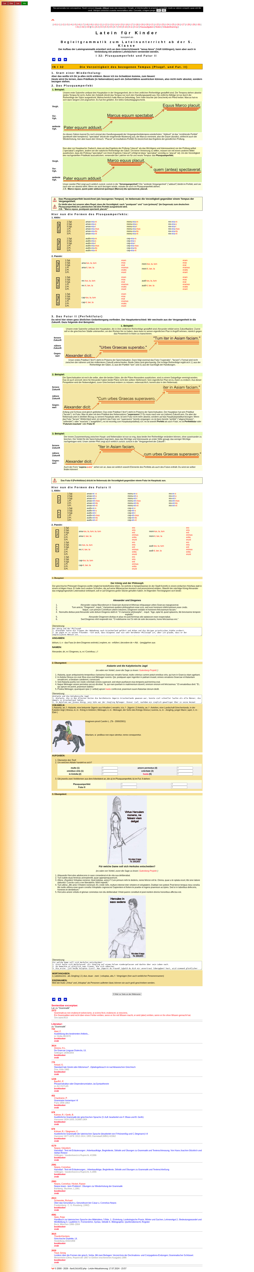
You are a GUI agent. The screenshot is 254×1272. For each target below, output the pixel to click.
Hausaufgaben (147, 27)
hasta (108, 689)
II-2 (97, 27)
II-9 (120, 27)
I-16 (126, 24)
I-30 (198, 24)
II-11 (130, 27)
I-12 (105, 24)
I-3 (67, 24)
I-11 (100, 24)
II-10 (125, 27)
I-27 (183, 24)
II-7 (115, 27)
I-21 (152, 24)
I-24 (167, 24)
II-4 (106, 27)
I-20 (146, 24)
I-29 (193, 24)
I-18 (136, 24)
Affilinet (106, 8)
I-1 (59, 24)
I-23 (162, 24)
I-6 (79, 24)
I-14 (116, 24)
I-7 (83, 24)
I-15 (121, 24)
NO (164, 10)
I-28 (188, 24)
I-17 (131, 24)
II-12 (136, 27)
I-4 (71, 24)
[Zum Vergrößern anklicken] (132, 131)
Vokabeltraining (170, 27)
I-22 (157, 24)
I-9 (90, 24)
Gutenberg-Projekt (147, 670)
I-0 (55, 24)
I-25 (172, 24)
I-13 (110, 24)
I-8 (87, 24)
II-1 (93, 27)
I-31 (78, 27)
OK (158, 10)
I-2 (63, 24)
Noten (158, 27)
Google (99, 8)
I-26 (177, 24)
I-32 (82, 27)
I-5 (75, 24)
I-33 (87, 27)
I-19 (141, 24)
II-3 (102, 27)
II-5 (111, 27)
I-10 (95, 24)
